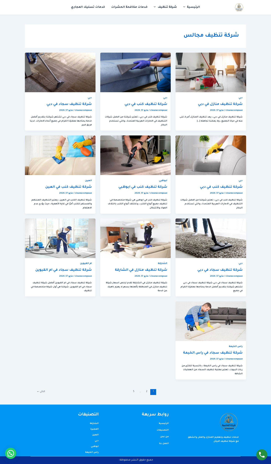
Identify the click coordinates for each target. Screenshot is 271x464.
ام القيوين (86, 263)
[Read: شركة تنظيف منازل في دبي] (211, 72)
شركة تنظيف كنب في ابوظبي (143, 187)
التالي (41, 391)
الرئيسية (193, 7)
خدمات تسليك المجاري (88, 7)
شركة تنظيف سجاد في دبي (69, 104)
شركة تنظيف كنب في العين (68, 187)
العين (88, 180)
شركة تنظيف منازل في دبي (220, 104)
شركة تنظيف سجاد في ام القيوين (63, 270)
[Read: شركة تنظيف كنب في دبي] (135, 72)
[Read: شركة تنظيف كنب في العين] (60, 155)
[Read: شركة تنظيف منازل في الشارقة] (135, 238)
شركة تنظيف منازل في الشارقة (141, 270)
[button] (185, 7)
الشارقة (162, 263)
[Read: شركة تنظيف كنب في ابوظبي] (135, 155)
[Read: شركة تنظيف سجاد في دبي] (60, 72)
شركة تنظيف (167, 7)
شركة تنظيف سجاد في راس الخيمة (213, 353)
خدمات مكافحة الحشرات (129, 7)
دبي (241, 98)
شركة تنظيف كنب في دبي (146, 104)
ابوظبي (163, 180)
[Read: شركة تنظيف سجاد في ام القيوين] (60, 238)
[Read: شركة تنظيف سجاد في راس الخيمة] (211, 321)
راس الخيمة (236, 346)
